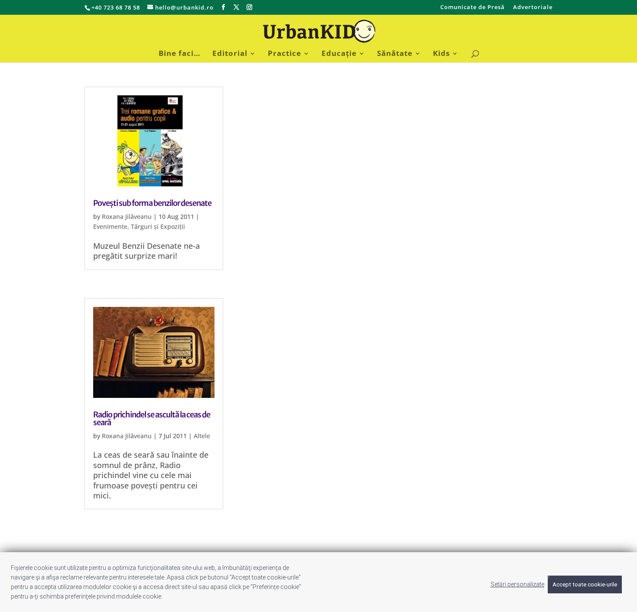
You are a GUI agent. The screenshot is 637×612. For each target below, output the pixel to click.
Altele (202, 436)
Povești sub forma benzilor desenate (152, 203)
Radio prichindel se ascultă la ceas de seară (151, 418)
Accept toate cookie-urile (584, 584)
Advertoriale (532, 7)
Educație (339, 54)
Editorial (229, 54)
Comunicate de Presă (472, 7)
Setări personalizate (517, 584)
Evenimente (110, 226)
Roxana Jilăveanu (127, 216)
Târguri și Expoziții (158, 226)
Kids (441, 54)
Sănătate (395, 54)
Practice (284, 54)
